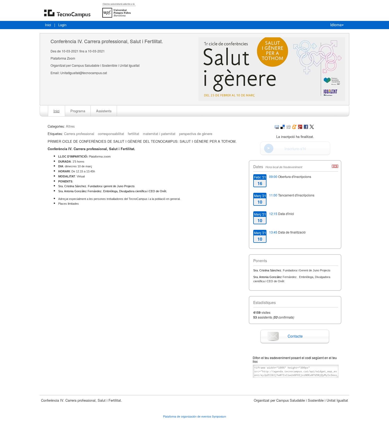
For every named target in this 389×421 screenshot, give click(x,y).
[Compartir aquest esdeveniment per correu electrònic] (277, 126)
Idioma (336, 24)
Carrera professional (79, 133)
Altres (70, 126)
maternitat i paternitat (159, 133)
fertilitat (133, 133)
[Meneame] (294, 126)
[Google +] (300, 126)
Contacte (295, 336)
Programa (77, 110)
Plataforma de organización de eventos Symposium (194, 416)
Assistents (103, 110)
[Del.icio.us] (283, 126)
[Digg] (288, 126)
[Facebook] (306, 126)
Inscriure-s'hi (295, 148)
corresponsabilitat (111, 133)
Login (62, 24)
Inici (48, 24)
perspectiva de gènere (195, 133)
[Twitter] (312, 126)
